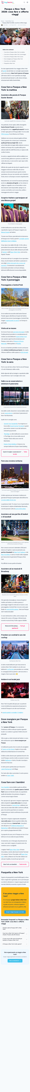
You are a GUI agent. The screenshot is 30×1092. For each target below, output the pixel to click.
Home (2, 21)
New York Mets (5, 554)
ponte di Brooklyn (20, 508)
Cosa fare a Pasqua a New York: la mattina (14, 52)
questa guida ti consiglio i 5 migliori (13, 712)
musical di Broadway (12, 609)
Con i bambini (5, 787)
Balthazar (8, 760)
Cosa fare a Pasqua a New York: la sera (13, 56)
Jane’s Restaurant (6, 769)
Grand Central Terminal (17, 426)
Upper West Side (15, 252)
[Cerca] (24, 2)
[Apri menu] (27, 2)
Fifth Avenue (5, 134)
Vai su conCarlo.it (14, 960)
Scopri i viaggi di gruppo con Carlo (15, 912)
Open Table (10, 775)
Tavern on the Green (8, 749)
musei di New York (21, 336)
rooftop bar (10, 669)
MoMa (19, 343)
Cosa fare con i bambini (9, 61)
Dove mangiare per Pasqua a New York (13, 59)
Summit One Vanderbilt (10, 423)
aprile (4, 71)
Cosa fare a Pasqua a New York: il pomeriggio (14, 54)
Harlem (4, 252)
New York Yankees (19, 552)
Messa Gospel (5, 232)
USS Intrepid (24, 352)
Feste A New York (10, 21)
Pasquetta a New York (9, 63)
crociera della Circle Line (8, 500)
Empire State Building (10, 444)
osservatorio (8, 413)
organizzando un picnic (12, 320)
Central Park (16, 805)
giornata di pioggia (18, 332)
